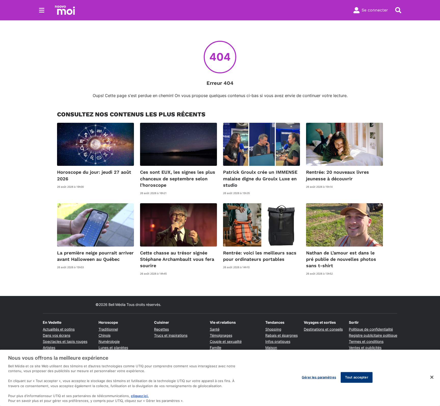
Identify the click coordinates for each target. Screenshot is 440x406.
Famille (215, 347)
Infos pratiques (277, 341)
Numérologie (109, 341)
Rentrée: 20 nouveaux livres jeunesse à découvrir (337, 175)
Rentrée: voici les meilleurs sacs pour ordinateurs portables (259, 256)
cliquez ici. (140, 396)
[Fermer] (431, 377)
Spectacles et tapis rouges (65, 341)
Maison (271, 347)
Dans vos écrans (56, 335)
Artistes (49, 347)
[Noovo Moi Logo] (65, 10)
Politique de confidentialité (371, 329)
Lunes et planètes (113, 347)
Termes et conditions (366, 341)
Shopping (273, 329)
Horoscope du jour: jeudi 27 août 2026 (94, 175)
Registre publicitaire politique (373, 335)
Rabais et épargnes (281, 335)
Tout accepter (356, 377)
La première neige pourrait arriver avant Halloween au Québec (95, 256)
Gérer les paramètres (319, 377)
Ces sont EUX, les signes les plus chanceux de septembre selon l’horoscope (177, 178)
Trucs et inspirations (170, 335)
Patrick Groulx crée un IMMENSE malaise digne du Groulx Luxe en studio (260, 178)
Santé (214, 329)
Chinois (105, 335)
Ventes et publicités (365, 347)
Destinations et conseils (323, 329)
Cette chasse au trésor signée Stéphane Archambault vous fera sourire (177, 259)
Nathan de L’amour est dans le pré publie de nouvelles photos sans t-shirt (341, 259)
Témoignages (221, 335)
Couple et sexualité (226, 341)
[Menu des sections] (42, 10)
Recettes (161, 329)
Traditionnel (108, 329)
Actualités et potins (59, 329)
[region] (220, 378)
